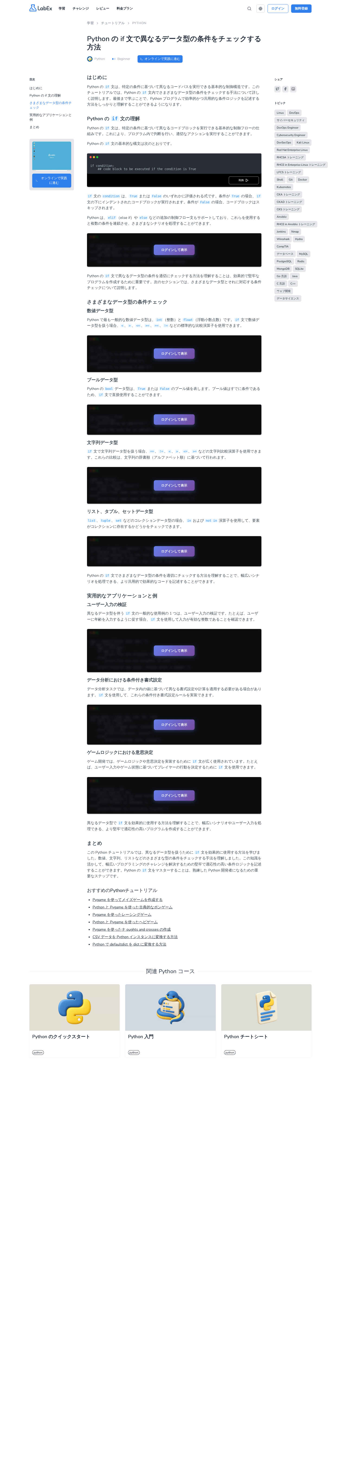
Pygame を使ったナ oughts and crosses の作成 (132, 929)
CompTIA (283, 246)
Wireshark (283, 239)
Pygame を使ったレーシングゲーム (122, 914)
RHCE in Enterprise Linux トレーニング (301, 165)
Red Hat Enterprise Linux (292, 150)
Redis (300, 261)
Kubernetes (284, 187)
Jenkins (281, 231)
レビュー (102, 8)
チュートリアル (113, 23)
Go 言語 (282, 276)
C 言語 (281, 283)
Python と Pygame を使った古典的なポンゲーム (133, 907)
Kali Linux (303, 142)
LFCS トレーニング (289, 172)
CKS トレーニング (288, 209)
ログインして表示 (174, 250)
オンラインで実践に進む (162, 59)
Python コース (177, 971)
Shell (280, 179)
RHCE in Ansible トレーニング (296, 224)
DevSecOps (284, 142)
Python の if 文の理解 (45, 95)
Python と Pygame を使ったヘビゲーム (125, 922)
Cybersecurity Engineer (291, 135)
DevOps (294, 113)
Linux (280, 113)
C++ (293, 283)
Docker (302, 179)
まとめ (34, 127)
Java (294, 276)
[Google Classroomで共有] (293, 89)
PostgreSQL (284, 261)
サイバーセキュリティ (291, 120)
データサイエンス (288, 298)
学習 (62, 8)
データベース (285, 254)
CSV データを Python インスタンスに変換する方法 (135, 936)
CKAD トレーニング (289, 202)
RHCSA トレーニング (290, 157)
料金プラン (125, 8)
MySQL (303, 254)
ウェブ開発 (284, 291)
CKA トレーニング (288, 194)
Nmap (295, 231)
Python (139, 23)
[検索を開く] (249, 8)
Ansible (281, 217)
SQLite (299, 269)
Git (291, 179)
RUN (242, 180)
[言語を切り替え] (260, 8)
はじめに (35, 88)
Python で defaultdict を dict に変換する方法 (129, 944)
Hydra (298, 239)
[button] (260, 8)
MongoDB (283, 269)
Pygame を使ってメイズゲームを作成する (128, 899)
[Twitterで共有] (277, 89)
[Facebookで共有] (285, 89)
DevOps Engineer (287, 128)
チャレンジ (81, 8)
